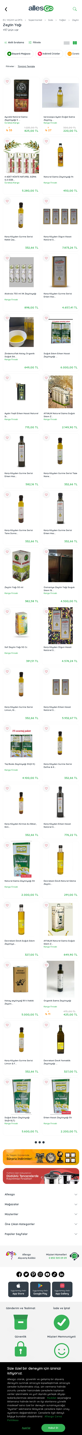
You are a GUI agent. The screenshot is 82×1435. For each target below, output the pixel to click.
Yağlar (62, 19)
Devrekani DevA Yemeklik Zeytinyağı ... (57, 1062)
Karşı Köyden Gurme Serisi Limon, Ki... (19, 709)
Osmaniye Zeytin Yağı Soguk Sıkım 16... (59, 589)
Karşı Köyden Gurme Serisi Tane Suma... (19, 532)
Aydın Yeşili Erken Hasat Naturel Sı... (21, 415)
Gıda (50, 19)
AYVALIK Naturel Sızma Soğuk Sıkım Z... (59, 415)
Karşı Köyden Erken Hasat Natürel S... (57, 709)
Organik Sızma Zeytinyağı (57, 1000)
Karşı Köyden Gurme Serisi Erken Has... (58, 295)
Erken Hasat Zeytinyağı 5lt (58, 1117)
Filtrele (37, 42)
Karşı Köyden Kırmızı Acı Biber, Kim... (21, 825)
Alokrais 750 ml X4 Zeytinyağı (20, 293)
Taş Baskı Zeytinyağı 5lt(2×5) (20, 764)
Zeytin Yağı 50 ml (14, 587)
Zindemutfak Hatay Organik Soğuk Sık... (20, 355)
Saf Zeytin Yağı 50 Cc (16, 647)
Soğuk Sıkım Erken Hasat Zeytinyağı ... (57, 355)
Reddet (51, 1397)
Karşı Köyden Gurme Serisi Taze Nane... (60, 475)
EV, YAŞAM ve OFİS (12, 19)
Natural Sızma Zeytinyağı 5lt (20, 881)
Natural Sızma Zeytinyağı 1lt (58, 176)
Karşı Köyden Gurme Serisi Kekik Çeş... (19, 238)
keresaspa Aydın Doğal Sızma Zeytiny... (59, 118)
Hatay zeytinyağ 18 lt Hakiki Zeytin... (19, 1002)
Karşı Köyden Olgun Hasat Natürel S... (58, 238)
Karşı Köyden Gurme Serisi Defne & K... (58, 766)
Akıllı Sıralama (16, 42)
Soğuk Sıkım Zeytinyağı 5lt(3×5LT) (17, 1119)
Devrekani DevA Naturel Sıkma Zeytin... (60, 882)
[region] (41, 1398)
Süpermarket (35, 19)
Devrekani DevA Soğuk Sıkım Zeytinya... (20, 942)
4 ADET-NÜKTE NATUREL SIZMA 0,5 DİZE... (20, 178)
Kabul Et (53, 1427)
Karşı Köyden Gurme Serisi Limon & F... (19, 1062)
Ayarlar (26, 1427)
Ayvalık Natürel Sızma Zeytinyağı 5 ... (16, 118)
